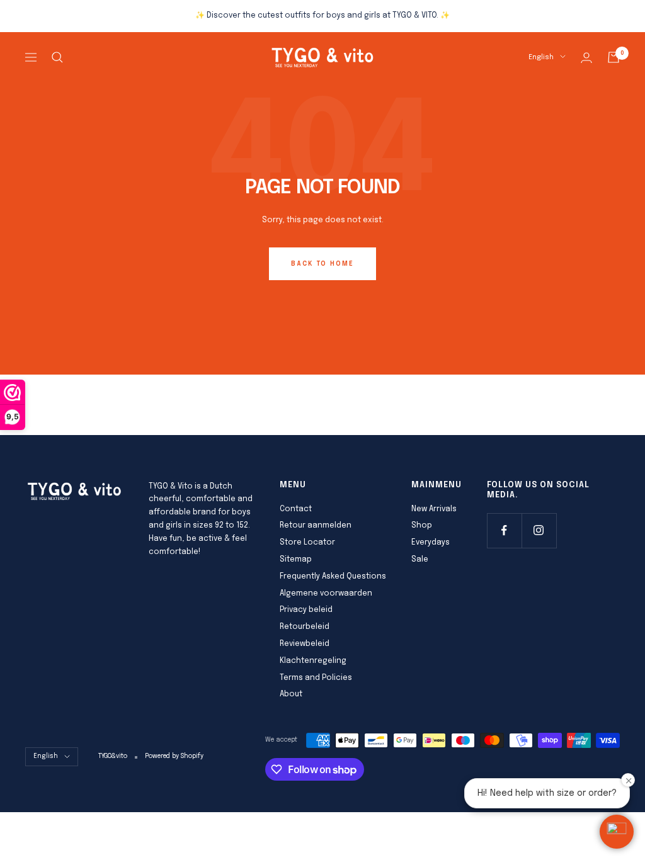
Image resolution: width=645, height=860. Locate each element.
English (541, 57)
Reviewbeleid (304, 644)
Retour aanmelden (315, 525)
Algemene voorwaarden (326, 593)
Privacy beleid (306, 610)
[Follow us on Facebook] (504, 530)
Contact (296, 509)
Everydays (430, 542)
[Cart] (613, 57)
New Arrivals (434, 509)
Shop (421, 525)
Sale (419, 559)
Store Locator (307, 542)
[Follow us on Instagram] (539, 530)
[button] (616, 831)
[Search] (57, 57)
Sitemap (296, 559)
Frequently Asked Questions (333, 576)
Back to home (322, 264)
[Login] (586, 57)
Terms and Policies (316, 678)
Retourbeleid (304, 627)
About (291, 694)
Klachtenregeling (313, 661)
